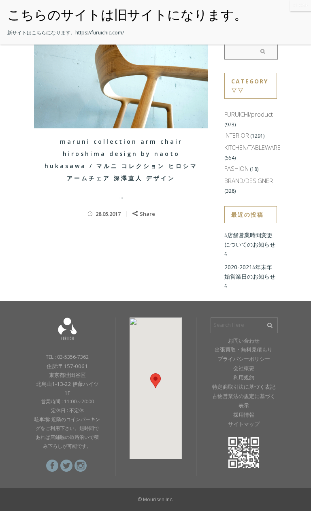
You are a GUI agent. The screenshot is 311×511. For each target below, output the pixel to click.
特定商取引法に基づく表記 (243, 386)
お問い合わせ (244, 340)
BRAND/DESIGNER (248, 181)
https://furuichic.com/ (99, 32)
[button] (155, 381)
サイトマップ (244, 424)
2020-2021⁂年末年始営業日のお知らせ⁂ (249, 276)
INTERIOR (236, 135)
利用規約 (243, 377)
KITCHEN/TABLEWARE (252, 147)
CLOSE (300, 5)
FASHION (236, 168)
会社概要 (243, 368)
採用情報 (243, 414)
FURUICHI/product (248, 114)
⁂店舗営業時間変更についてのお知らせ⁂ (249, 244)
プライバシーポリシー (243, 358)
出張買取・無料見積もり (244, 349)
